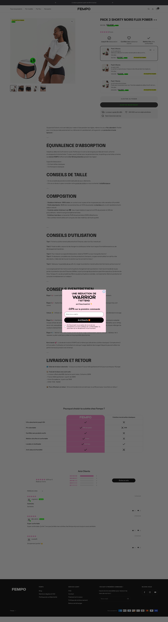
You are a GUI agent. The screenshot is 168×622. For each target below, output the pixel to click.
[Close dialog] (104, 291)
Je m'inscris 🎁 (84, 320)
